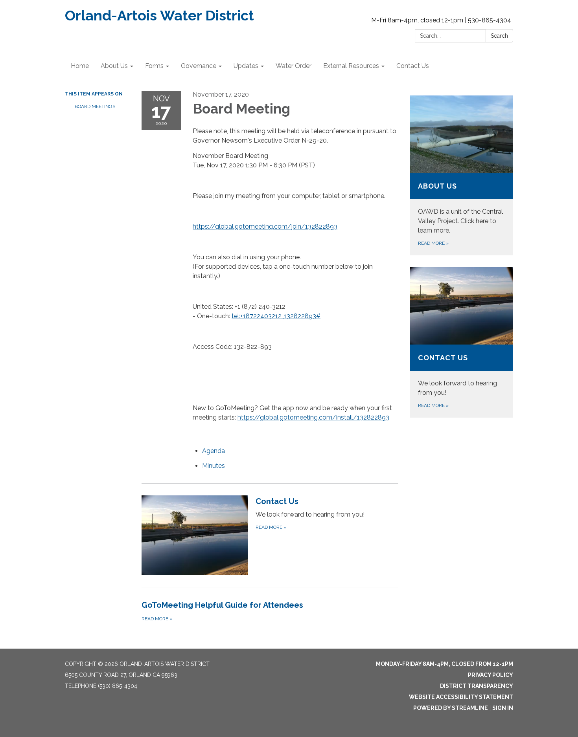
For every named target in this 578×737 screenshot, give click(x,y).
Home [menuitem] (80, 66)
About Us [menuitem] (114, 66)
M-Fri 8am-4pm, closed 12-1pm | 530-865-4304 (441, 20)
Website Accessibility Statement (461, 697)
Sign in (502, 708)
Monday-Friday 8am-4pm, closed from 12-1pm (444, 664)
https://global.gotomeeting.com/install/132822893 (313, 417)
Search (499, 36)
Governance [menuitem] (198, 66)
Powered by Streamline (450, 708)
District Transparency (476, 686)
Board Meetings (95, 106)
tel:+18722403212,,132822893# (276, 316)
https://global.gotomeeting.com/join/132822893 (265, 226)
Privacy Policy (490, 675)
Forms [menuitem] (154, 66)
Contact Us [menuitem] (412, 66)
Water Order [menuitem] (293, 66)
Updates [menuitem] (246, 66)
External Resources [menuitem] (351, 66)
